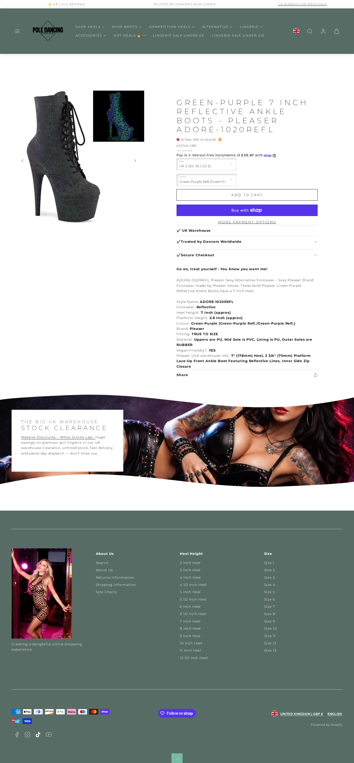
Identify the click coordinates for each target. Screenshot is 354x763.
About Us (104, 570)
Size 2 (269, 570)
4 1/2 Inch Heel (193, 585)
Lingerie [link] (249, 27)
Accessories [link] (89, 35)
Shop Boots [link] (125, 27)
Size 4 (269, 585)
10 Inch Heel (191, 643)
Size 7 (269, 606)
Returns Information (115, 577)
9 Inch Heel (190, 636)
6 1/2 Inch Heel (193, 614)
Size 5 (269, 592)
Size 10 (270, 628)
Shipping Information (116, 585)
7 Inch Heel (190, 621)
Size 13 (270, 650)
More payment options (247, 222)
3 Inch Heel (190, 570)
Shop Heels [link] (88, 27)
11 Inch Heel (190, 650)
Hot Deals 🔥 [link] (127, 35)
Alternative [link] (215, 27)
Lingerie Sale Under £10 (238, 35)
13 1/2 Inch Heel (194, 658)
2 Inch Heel (190, 563)
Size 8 (269, 614)
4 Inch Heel (190, 577)
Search (102, 563)
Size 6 (269, 599)
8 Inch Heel (190, 628)
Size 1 (269, 563)
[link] (296, 31)
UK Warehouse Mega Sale (295, 4)
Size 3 (269, 577)
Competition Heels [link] (169, 27)
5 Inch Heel (190, 592)
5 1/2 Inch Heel (193, 599)
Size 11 (270, 636)
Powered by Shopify (326, 724)
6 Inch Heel (190, 606)
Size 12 (270, 643)
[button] (17, 31)
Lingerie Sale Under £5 (178, 35)
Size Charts (106, 592)
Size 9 (269, 621)
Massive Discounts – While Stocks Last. (58, 437)
